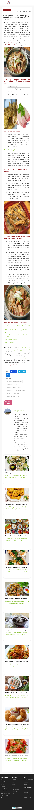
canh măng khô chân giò (12, 384)
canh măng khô (10, 390)
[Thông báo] (25, 2)
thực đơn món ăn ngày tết (21, 390)
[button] (20, 2)
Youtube (25, 797)
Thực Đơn (14, 787)
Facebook (26, 782)
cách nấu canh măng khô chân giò (14, 381)
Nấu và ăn (25, 358)
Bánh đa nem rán (9, 342)
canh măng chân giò (11, 387)
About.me (3, 786)
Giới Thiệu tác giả (8, 402)
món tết (8, 393)
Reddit (25, 789)
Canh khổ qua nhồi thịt (11, 339)
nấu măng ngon (15, 393)
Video (13, 784)
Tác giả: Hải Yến (19, 411)
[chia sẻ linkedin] (8, 375)
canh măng (20, 387)
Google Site (3, 781)
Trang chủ (14, 779)
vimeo (30, 797)
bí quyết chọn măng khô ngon (13, 396)
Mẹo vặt (14, 782)
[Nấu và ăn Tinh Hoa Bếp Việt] (9, 3)
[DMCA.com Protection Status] (17, 807)
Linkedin (30, 794)
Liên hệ (2, 784)
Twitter (25, 784)
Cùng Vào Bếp (15, 789)
